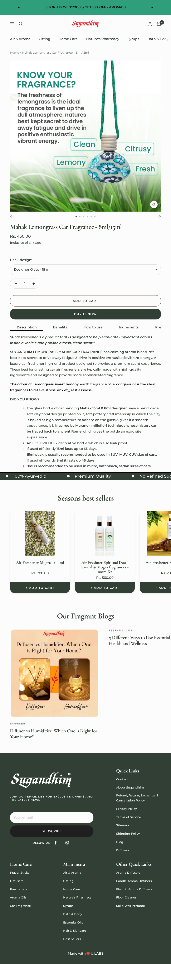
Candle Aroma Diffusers (134, 881)
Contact (122, 779)
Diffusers (123, 850)
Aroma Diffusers (128, 872)
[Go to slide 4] (87, 216)
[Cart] (159, 24)
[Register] (87, 817)
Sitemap (122, 825)
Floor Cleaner (126, 897)
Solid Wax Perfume (130, 906)
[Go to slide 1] (76, 216)
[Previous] (12, 216)
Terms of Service (128, 817)
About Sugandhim (130, 787)
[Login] (150, 24)
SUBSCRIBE (52, 831)
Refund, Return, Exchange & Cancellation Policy (137, 798)
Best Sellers (72, 939)
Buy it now (85, 314)
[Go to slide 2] (79, 216)
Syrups (133, 39)
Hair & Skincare (74, 930)
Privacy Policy (126, 809)
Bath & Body (157, 39)
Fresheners (18, 889)
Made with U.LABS (85, 953)
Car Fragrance (20, 906)
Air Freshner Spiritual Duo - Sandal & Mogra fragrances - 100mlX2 (104, 567)
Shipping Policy (128, 833)
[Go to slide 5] (91, 216)
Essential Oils (121, 630)
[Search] (21, 24)
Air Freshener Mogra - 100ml (40, 562)
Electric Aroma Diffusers (134, 889)
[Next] (159, 216)
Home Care (68, 39)
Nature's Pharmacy (102, 39)
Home (14, 52)
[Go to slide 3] (83, 216)
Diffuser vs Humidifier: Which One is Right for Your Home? (53, 734)
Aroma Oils (18, 897)
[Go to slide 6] (95, 216)
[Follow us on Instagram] (67, 843)
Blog (119, 842)
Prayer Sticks (19, 872)
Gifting (44, 39)
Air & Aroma (20, 39)
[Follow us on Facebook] (55, 843)
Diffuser (17, 723)
